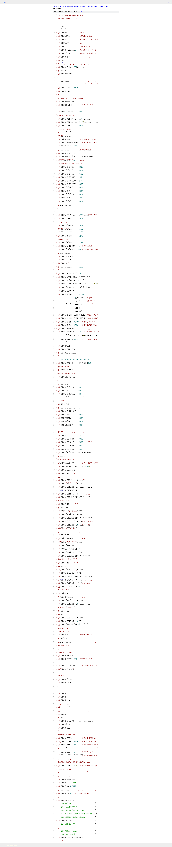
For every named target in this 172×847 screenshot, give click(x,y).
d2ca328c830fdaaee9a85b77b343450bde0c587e (83, 6)
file (81, 11)
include (102, 6)
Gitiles (8, 845)
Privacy (11, 845)
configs (107, 6)
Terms (15, 845)
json (170, 845)
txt (166, 845)
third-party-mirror (58, 6)
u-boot (67, 6)
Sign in (169, 2)
